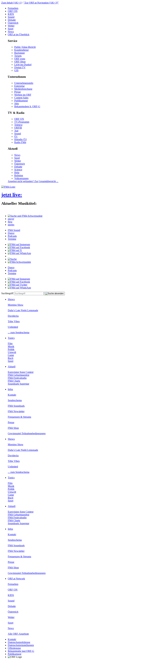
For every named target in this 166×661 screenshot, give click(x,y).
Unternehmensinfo (23, 83)
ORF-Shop (20, 61)
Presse (17, 91)
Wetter (11, 25)
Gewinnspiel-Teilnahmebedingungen (27, 433)
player (11, 218)
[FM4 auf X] (15, 250)
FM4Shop (13, 428)
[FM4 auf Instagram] (19, 244)
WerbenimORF (22, 94)
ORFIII (18, 127)
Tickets (18, 55)
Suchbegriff (7, 293)
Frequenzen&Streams (19, 416)
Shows (11, 299)
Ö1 (16, 136)
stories (11, 224)
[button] (25, 215)
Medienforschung (23, 89)
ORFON (13, 11)
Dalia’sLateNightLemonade (23, 310)
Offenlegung (14, 648)
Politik (11, 349)
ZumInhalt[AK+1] (11, 2)
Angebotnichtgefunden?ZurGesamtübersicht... (33, 181)
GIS (16, 70)
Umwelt (12, 352)
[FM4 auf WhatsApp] (19, 253)
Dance (11, 233)
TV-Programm (21, 121)
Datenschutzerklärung (19, 642)
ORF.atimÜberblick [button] (18, 34)
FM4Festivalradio (17, 378)
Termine (12, 239)
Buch (10, 358)
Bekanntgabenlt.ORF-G (27, 106)
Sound (11, 17)
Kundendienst (21, 50)
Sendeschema (15, 400)
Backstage (19, 52)
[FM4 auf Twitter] (17, 284)
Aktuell (11, 366)
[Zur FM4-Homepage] (8, 186)
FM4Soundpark (16, 405)
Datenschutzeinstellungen (21, 645)
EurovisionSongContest (20, 372)
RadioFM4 (20, 142)
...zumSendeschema (18, 332)
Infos (10, 389)
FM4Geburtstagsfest (18, 375)
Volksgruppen (21, 178)
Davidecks (13, 316)
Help (16, 172)
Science (18, 169)
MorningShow (15, 304)
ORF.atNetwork (16, 578)
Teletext (18, 124)
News (11, 31)
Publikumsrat (21, 100)
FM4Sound (14, 230)
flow (10, 221)
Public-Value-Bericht (25, 47)
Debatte (12, 20)
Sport (10, 28)
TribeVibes (14, 321)
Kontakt (12, 394)
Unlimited (13, 327)
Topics (11, 338)
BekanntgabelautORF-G (21, 651)
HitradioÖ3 (20, 139)
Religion (18, 175)
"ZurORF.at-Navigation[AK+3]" (41, 2)
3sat (16, 130)
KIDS (11, 14)
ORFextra (19, 58)
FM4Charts (14, 380)
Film (10, 343)
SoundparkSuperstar (18, 383)
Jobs (16, 103)
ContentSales (21, 97)
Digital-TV (20, 67)
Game (11, 355)
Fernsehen (13, 8)
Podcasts (12, 236)
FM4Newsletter (16, 411)
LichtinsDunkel (22, 64)
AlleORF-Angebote (18, 633)
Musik (11, 346)
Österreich (13, 22)
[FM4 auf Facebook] (19, 247)
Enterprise (19, 86)
